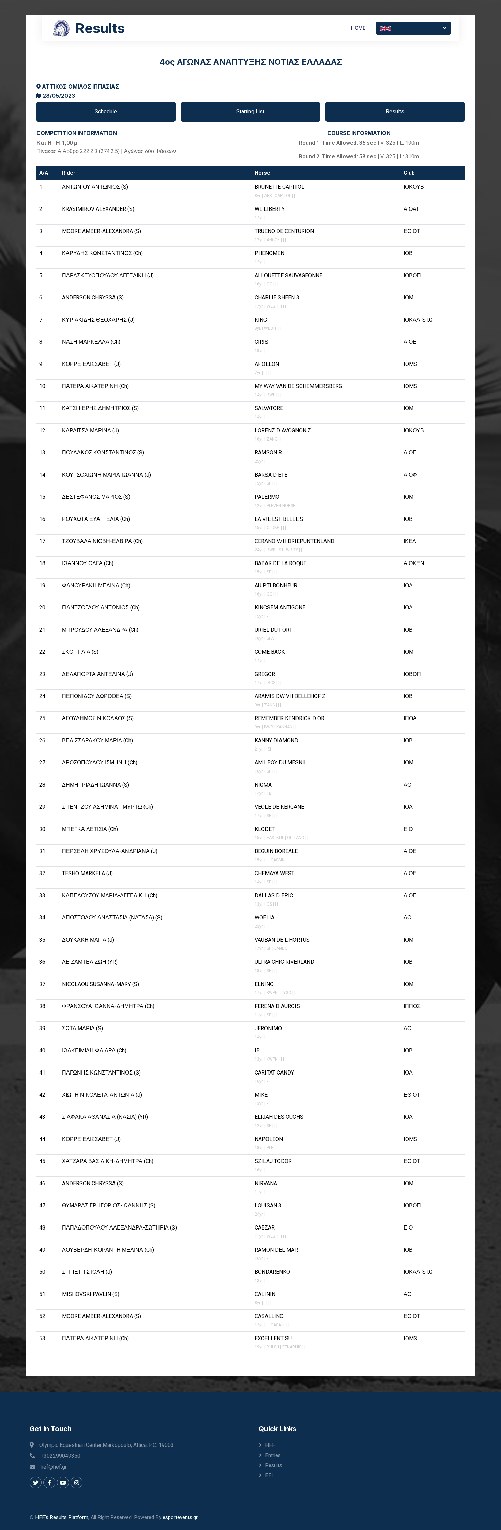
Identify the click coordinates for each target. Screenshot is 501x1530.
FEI (269, 1475)
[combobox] (413, 28)
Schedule (106, 112)
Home (358, 28)
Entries (273, 1455)
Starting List (250, 112)
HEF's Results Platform (61, 1517)
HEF (270, 1445)
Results (395, 112)
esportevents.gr (180, 1517)
